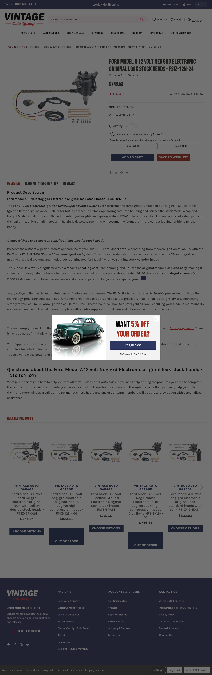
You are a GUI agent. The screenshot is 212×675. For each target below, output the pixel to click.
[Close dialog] (156, 319)
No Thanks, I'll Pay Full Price (133, 354)
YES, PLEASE (133, 345)
